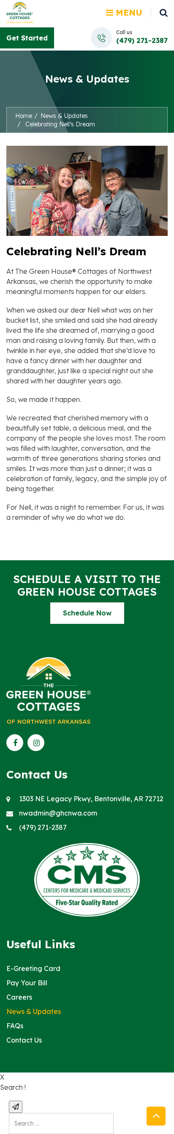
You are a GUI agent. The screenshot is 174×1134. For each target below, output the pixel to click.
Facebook (14, 742)
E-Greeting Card (33, 968)
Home (23, 116)
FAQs (14, 1026)
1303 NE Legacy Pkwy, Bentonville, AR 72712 (91, 798)
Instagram (35, 742)
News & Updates (64, 116)
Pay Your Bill (26, 983)
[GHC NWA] (19, 12)
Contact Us (24, 1040)
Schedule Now (87, 613)
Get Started (27, 38)
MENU (127, 12)
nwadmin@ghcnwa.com (58, 813)
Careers (19, 997)
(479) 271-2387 (142, 40)
